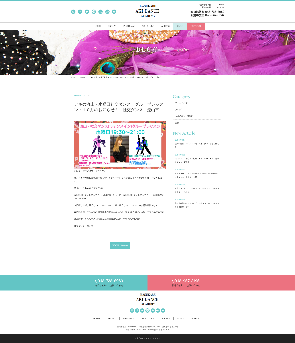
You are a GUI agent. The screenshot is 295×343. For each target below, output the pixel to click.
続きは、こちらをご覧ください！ (90, 188)
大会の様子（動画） (184, 116)
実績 (177, 123)
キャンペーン (181, 103)
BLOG (82, 77)
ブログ (178, 109)
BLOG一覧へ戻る (120, 245)
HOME (73, 77)
